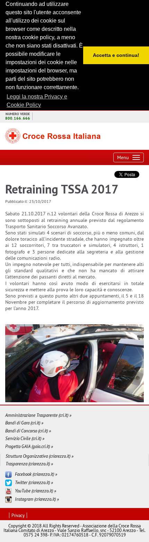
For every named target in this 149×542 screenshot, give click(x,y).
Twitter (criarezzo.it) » (34, 482)
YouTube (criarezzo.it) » (35, 490)
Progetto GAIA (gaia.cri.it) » (29, 446)
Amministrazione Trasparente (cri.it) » (38, 415)
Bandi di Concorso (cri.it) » (28, 431)
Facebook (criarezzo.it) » (36, 474)
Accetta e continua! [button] (116, 55)
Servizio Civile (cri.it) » (24, 438)
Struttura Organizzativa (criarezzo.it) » (39, 456)
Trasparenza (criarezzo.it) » (29, 464)
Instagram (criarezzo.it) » (37, 499)
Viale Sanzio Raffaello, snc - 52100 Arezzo (96, 530)
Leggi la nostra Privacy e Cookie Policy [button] (37, 101)
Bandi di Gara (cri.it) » (24, 423)
